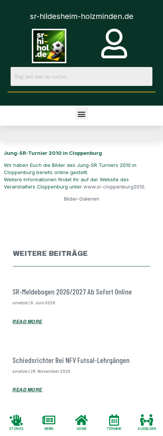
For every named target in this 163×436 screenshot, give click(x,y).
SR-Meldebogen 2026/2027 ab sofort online (72, 291)
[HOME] (81, 419)
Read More (27, 321)
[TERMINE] (114, 419)
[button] (81, 113)
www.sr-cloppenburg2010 (113, 187)
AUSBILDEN (147, 429)
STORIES (16, 429)
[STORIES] (16, 419)
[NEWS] (49, 419)
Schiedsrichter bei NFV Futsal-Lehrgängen (71, 359)
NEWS (49, 429)
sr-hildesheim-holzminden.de (81, 16)
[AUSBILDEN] (146, 419)
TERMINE (114, 429)
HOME (81, 429)
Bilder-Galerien (81, 199)
